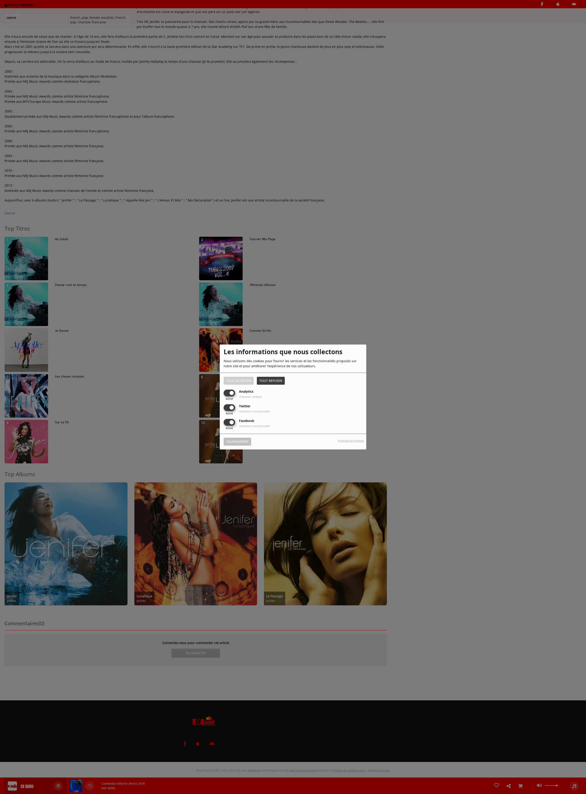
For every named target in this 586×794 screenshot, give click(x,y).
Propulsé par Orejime (351, 441)
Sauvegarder (237, 442)
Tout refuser (270, 380)
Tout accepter (238, 380)
